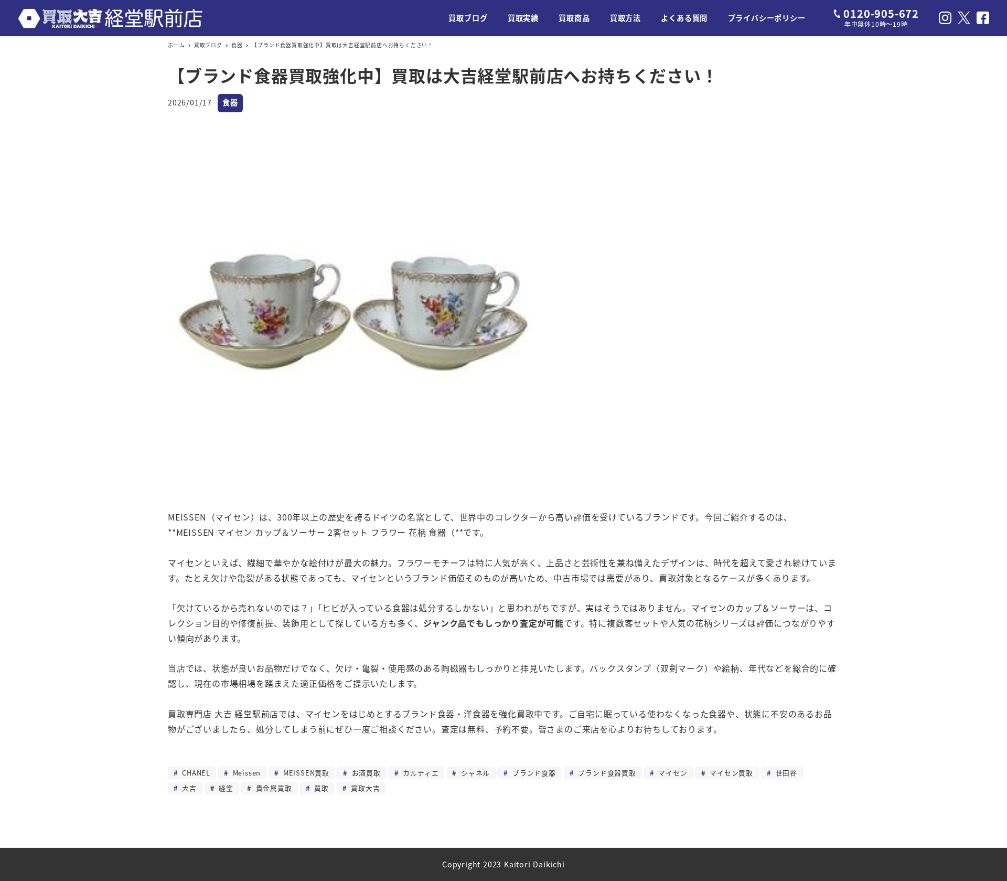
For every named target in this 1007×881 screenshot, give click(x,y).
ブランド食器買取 (606, 773)
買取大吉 (364, 788)
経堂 (225, 788)
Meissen (245, 773)
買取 (320, 788)
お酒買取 (365, 773)
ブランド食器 (533, 773)
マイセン (672, 773)
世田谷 (785, 773)
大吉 (187, 788)
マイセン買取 (730, 773)
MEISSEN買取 (305, 773)
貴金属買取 (272, 788)
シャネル (474, 773)
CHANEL (194, 773)
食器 (230, 102)
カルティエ (420, 773)
